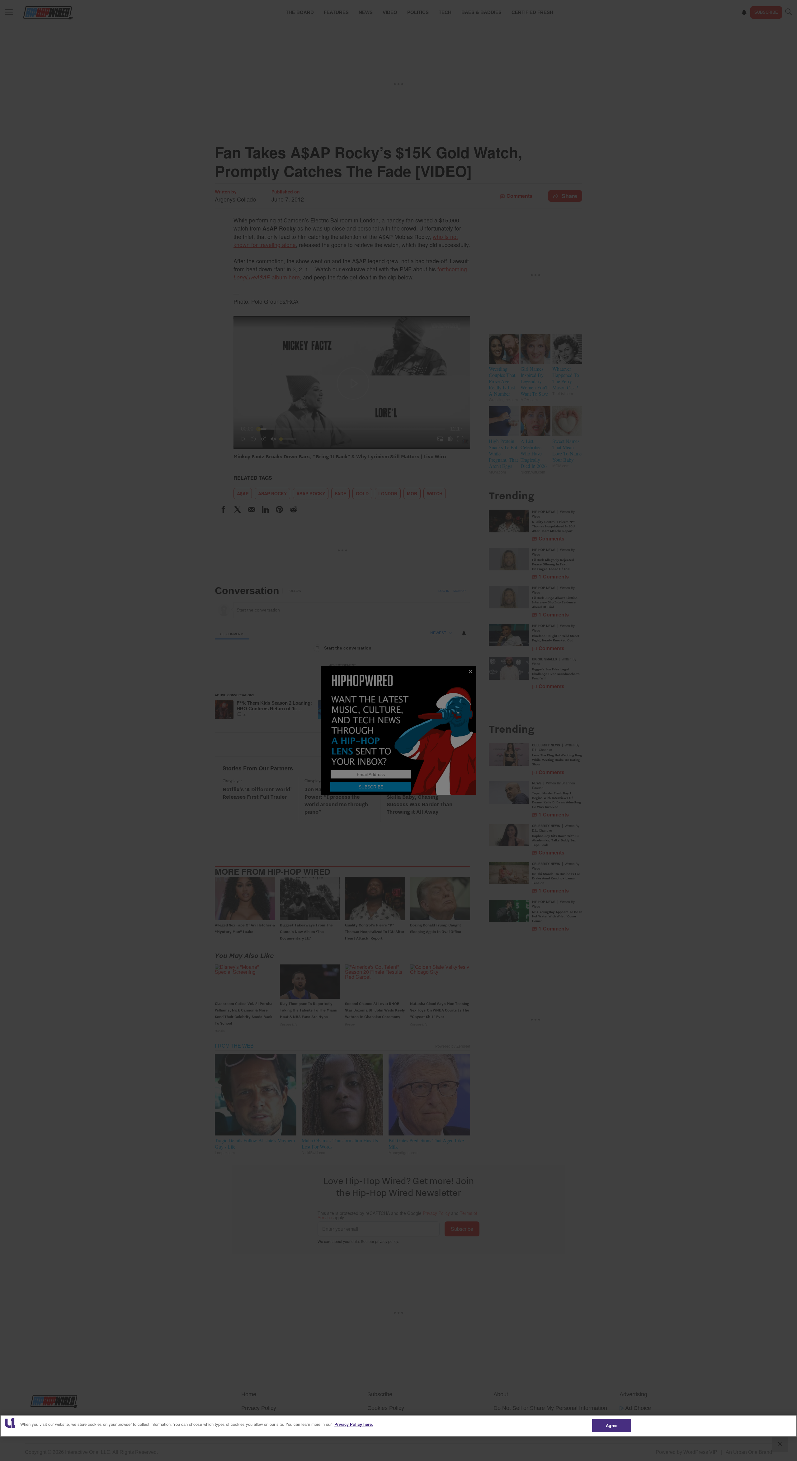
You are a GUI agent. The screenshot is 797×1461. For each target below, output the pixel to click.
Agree (611, 1425)
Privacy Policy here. (353, 1424)
